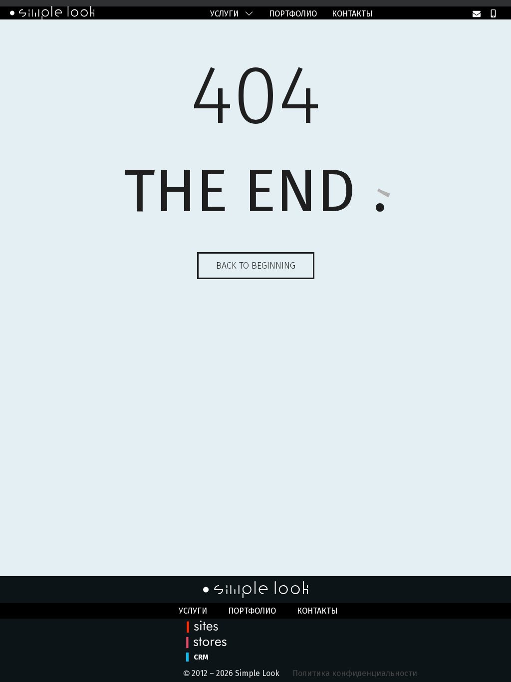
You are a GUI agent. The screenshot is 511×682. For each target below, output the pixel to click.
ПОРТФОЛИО (293, 13)
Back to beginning (255, 265)
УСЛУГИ (224, 13)
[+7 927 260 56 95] (493, 13)
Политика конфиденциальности (354, 673)
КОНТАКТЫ (352, 13)
